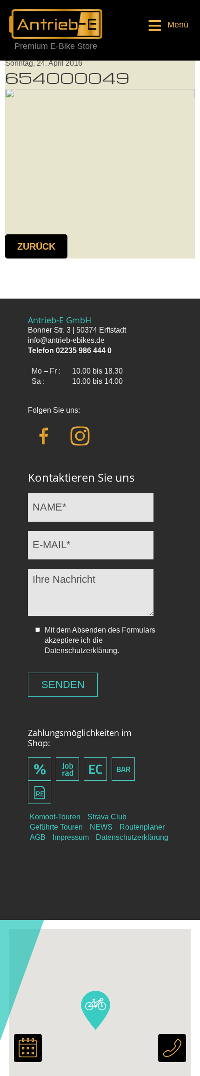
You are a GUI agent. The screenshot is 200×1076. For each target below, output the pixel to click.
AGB (38, 837)
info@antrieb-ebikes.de (66, 340)
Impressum (71, 837)
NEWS (101, 827)
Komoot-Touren (55, 817)
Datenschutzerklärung (132, 837)
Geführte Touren (56, 827)
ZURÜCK (36, 246)
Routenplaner (142, 827)
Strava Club (107, 817)
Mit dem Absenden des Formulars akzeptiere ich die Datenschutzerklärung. (100, 640)
